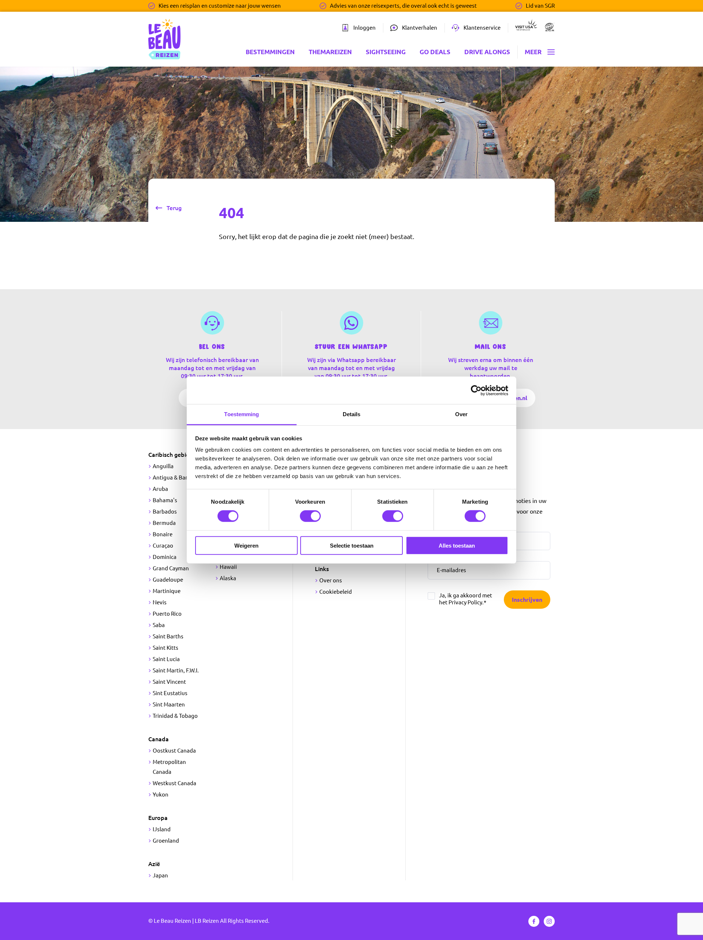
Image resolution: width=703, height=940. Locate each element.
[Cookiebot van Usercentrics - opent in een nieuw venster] (476, 390)
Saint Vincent (169, 682)
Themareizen (330, 51)
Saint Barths (168, 636)
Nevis (160, 602)
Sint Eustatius (170, 693)
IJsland (162, 829)
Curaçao (163, 545)
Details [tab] (352, 414)
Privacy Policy (465, 602)
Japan (160, 875)
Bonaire (162, 534)
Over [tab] (461, 414)
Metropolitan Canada (169, 767)
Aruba (160, 489)
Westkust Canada (174, 783)
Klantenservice (482, 28)
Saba (159, 625)
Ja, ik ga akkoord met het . (465, 598)
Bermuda (164, 523)
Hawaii (228, 567)
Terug (174, 208)
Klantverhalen (419, 28)
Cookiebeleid (335, 592)
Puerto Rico (167, 614)
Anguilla (163, 466)
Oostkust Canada (174, 750)
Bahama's (165, 500)
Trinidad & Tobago (175, 716)
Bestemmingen (270, 51)
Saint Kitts (165, 648)
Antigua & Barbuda (176, 477)
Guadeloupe (168, 580)
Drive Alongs (487, 51)
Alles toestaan (457, 545)
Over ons (330, 580)
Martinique (167, 591)
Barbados (165, 511)
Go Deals (435, 51)
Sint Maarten (169, 704)
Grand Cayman (171, 568)
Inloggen (364, 28)
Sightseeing (386, 51)
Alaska (228, 578)
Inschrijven (527, 599)
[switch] (310, 516)
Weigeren (246, 545)
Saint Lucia (166, 659)
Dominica (164, 557)
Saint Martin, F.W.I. (176, 670)
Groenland (166, 841)
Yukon (160, 794)
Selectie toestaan (351, 545)
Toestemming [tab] (241, 414)
